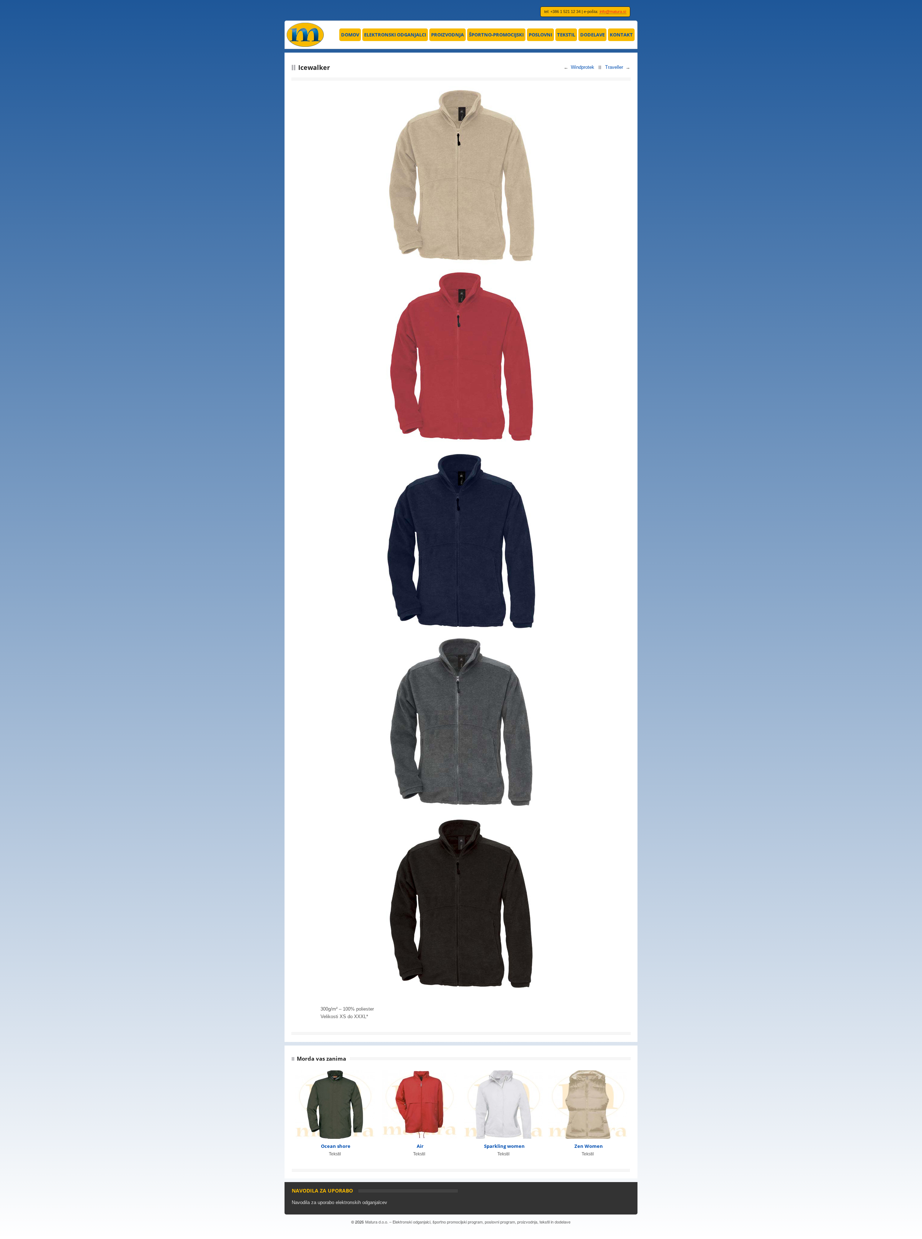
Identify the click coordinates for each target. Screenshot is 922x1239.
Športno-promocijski (496, 34)
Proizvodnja (447, 34)
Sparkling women (504, 1146)
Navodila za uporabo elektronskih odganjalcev (339, 1202)
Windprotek (582, 67)
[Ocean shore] (335, 1104)
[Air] (419, 1104)
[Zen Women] (587, 1104)
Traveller (614, 67)
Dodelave (592, 34)
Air (420, 1146)
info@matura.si (613, 11)
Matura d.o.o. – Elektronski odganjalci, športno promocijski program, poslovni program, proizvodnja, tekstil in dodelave (467, 1222)
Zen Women (588, 1146)
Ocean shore (335, 1146)
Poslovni (540, 34)
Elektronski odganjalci (395, 34)
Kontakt (621, 34)
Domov (350, 34)
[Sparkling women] (503, 1104)
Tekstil (566, 34)
